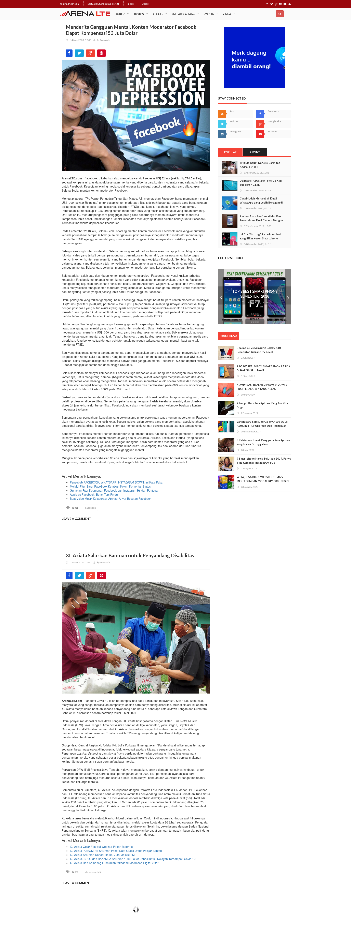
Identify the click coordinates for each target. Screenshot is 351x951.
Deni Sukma (106, 932)
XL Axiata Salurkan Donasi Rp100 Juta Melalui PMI (102, 855)
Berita (120, 13)
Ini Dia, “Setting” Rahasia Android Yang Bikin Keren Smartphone (261, 236)
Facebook (90, 507)
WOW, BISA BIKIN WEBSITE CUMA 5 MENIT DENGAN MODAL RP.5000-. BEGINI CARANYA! (263, 481)
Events (209, 13)
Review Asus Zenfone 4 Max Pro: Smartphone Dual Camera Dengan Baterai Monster (261, 220)
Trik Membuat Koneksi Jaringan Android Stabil (260, 164)
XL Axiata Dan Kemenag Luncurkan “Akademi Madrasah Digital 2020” (114, 863)
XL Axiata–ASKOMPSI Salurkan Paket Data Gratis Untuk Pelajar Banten (116, 851)
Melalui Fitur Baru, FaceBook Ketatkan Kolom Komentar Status (110, 486)
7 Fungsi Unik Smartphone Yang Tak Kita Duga (262, 405)
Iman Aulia (105, 40)
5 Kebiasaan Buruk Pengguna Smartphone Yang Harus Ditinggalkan (263, 442)
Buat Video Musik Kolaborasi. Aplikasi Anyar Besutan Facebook (110, 498)
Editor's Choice (183, 13)
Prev (221, 296)
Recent (255, 152)
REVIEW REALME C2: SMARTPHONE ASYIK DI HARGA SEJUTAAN (263, 368)
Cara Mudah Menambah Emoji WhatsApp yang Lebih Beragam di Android (261, 202)
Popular (230, 152)
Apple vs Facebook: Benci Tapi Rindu (94, 494)
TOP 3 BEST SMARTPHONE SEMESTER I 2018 (254, 293)
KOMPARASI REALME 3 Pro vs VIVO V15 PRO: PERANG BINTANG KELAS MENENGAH (262, 389)
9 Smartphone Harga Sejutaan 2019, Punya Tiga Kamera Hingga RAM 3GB (264, 460)
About (145, 3)
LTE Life (158, 13)
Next (288, 296)
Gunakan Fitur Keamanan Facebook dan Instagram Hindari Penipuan (114, 490)
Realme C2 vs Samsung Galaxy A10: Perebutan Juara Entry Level (259, 350)
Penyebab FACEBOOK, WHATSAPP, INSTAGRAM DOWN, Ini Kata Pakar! (117, 482)
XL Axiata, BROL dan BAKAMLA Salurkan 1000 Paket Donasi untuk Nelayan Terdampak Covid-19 (133, 859)
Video (227, 13)
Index (131, 3)
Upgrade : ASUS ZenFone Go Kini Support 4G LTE (261, 182)
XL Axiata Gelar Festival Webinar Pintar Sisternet (101, 847)
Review (139, 13)
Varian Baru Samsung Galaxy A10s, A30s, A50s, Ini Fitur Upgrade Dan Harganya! (262, 423)
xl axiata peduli (93, 872)
